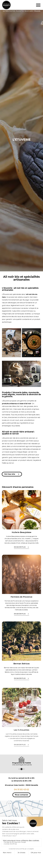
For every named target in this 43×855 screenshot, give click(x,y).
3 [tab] (23, 769)
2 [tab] (21, 769)
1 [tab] (19, 769)
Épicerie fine (20, 11)
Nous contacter (21, 795)
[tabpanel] (21, 761)
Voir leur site (9, 474)
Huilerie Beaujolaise (21, 532)
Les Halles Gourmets (9, 11)
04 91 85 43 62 (21, 790)
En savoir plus (19, 547)
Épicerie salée (29, 11)
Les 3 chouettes (21, 730)
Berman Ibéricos (21, 664)
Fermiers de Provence (21, 597)
